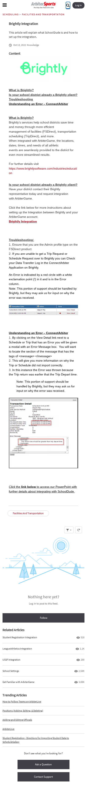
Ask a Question (43, 764)
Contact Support (43, 777)
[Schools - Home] (43, 5)
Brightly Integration (23, 221)
